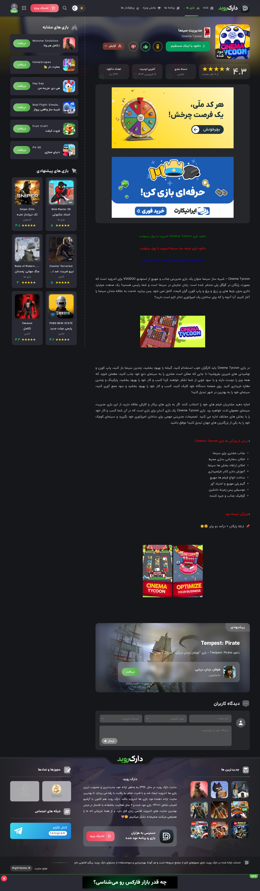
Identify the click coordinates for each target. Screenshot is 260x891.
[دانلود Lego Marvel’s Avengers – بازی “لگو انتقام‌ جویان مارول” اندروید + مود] (199, 829)
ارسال (111, 741)
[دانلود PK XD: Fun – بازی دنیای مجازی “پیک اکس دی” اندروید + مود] (44, 150)
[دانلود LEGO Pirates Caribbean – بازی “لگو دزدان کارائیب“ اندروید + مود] (219, 829)
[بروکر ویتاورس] (130, 888)
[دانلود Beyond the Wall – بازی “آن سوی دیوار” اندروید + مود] (239, 789)
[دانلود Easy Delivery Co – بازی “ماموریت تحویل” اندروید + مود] (219, 789)
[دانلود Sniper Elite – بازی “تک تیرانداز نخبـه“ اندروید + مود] (27, 204)
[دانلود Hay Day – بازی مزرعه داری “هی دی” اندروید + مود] (44, 86)
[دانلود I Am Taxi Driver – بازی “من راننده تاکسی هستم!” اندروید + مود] (239, 809)
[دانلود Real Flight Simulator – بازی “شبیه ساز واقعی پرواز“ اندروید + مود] (44, 107)
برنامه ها (169, 8)
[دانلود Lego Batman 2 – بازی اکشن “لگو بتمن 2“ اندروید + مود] (239, 829)
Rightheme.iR (21, 868)
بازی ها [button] (190, 8)
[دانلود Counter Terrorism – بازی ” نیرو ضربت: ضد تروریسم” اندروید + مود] (61, 261)
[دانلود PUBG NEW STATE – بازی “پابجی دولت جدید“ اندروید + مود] (61, 318)
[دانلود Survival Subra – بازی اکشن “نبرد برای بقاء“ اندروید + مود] (199, 809)
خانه (206, 8)
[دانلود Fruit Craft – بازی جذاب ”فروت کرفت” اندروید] (44, 129)
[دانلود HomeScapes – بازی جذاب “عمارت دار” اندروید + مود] (44, 65)
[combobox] (165, 719)
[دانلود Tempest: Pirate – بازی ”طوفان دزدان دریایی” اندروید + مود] (179, 657)
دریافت (130, 672)
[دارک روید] (232, 8)
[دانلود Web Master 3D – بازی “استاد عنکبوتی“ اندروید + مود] (61, 204)
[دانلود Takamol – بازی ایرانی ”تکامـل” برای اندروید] (27, 318)
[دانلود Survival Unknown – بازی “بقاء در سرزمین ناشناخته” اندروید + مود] (219, 809)
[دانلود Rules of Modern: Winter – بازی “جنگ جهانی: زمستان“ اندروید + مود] (27, 261)
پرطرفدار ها (127, 8)
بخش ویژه (149, 8)
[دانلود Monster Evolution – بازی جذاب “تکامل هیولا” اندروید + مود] (44, 43)
